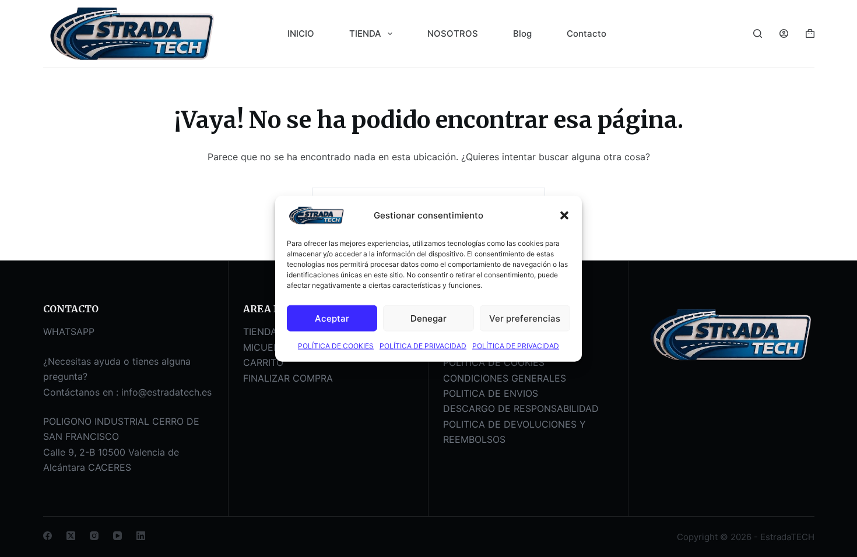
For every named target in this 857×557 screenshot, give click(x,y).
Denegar (428, 317)
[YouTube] (117, 535)
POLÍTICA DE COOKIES (336, 345)
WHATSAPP (68, 331)
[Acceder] (783, 33)
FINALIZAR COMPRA (288, 378)
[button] (564, 215)
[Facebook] (47, 535)
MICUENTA (267, 347)
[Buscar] (757, 33)
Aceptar (332, 317)
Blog (522, 33)
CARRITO (263, 362)
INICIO (300, 33)
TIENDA (365, 33)
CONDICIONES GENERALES (504, 378)
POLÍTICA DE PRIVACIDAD (423, 345)
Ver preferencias (524, 317)
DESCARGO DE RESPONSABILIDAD (521, 408)
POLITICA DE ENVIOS (490, 393)
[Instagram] (94, 535)
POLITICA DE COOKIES (494, 362)
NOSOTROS (452, 33)
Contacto (586, 33)
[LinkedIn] (140, 535)
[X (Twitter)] (70, 535)
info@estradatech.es (166, 392)
